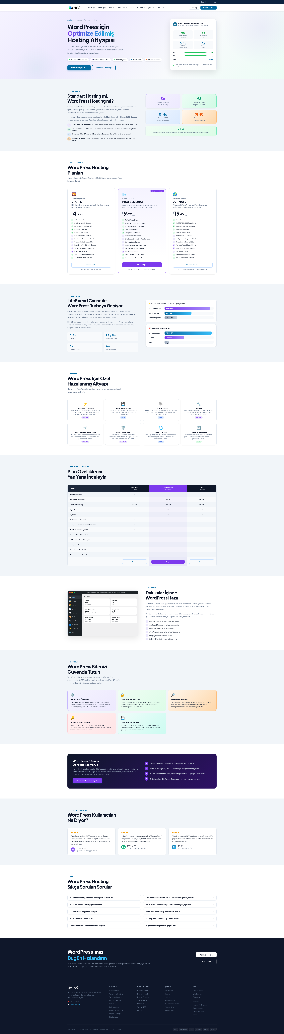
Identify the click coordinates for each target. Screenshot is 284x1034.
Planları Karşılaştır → (79, 68)
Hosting (91, 8)
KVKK (195, 1015)
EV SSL (139, 1010)
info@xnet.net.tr (74, 1004)
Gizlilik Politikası (198, 1011)
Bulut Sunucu (114, 1007)
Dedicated (122, 8)
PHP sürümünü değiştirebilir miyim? (104, 912)
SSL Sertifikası (142, 1000)
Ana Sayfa (70, 20)
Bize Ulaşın (206, 961)
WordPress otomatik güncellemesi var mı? (180, 912)
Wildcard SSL (142, 1007)
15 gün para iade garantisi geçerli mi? (180, 926)
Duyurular (196, 997)
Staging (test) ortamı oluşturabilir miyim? (180, 919)
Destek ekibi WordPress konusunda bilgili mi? (104, 926)
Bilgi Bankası (197, 994)
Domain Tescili (142, 991)
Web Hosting (114, 991)
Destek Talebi (198, 991)
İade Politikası (198, 1008)
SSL (132, 8)
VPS (111, 8)
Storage (102, 8)
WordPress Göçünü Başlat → (87, 781)
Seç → (134, 562)
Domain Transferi (143, 994)
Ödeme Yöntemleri (172, 1004)
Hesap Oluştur (170, 1010)
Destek (203, 2)
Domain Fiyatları (143, 997)
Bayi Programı (170, 1000)
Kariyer (167, 997)
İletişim (214, 2)
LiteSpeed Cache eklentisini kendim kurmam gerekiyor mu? (180, 898)
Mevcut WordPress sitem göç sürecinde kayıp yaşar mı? (180, 905)
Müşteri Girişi (169, 1007)
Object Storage (115, 1014)
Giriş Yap (194, 8)
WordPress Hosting (116, 994)
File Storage (113, 1017)
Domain (141, 8)
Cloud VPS (113, 1004)
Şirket (151, 8)
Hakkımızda (169, 991)
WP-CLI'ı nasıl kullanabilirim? (104, 919)
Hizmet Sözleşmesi (200, 1005)
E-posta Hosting (115, 1000)
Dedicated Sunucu (116, 1010)
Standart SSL (142, 1004)
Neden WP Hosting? (104, 68)
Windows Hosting (115, 997)
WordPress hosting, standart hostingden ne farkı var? (104, 898)
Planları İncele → (206, 955)
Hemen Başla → (208, 8)
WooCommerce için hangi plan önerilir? (104, 905)
